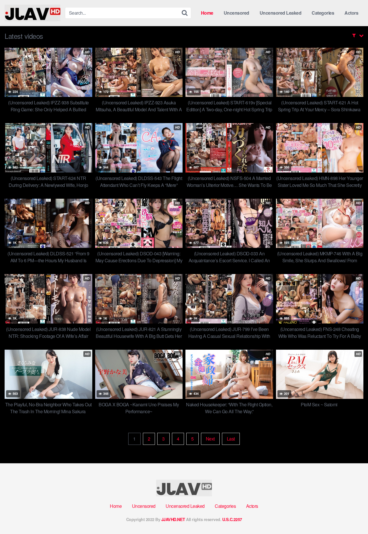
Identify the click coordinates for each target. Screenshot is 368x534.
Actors (351, 12)
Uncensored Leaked (281, 12)
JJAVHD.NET (173, 519)
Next (210, 438)
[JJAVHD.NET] (32, 13)
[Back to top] (352, 515)
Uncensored (236, 12)
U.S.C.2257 (232, 519)
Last (231, 438)
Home (207, 12)
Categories (323, 12)
